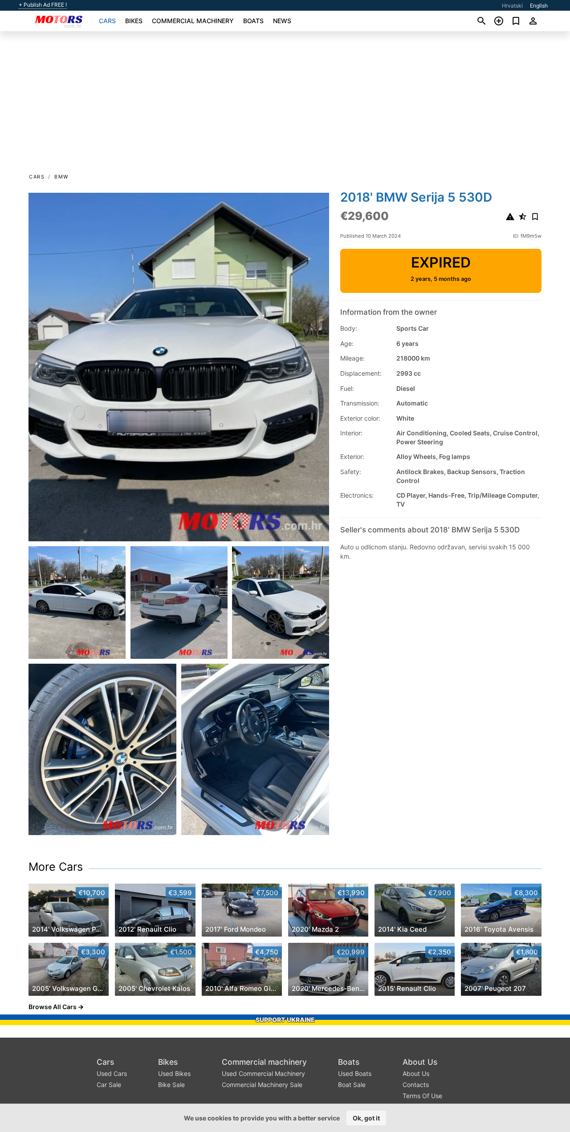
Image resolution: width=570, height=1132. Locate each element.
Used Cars (112, 1073)
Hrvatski (512, 5)
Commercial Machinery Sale (262, 1084)
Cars (107, 20)
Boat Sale (352, 1084)
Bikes (133, 20)
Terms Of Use (422, 1096)
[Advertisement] (285, 105)
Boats (253, 20)
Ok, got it (366, 1118)
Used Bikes (174, 1073)
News (282, 20)
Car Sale (109, 1084)
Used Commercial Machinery (263, 1073)
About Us (420, 1062)
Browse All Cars (52, 1006)
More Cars (55, 866)
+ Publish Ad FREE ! (43, 5)
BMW (61, 177)
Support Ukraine (285, 1019)
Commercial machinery (193, 20)
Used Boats (354, 1073)
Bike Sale (171, 1084)
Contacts (416, 1084)
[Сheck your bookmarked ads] (516, 21)
